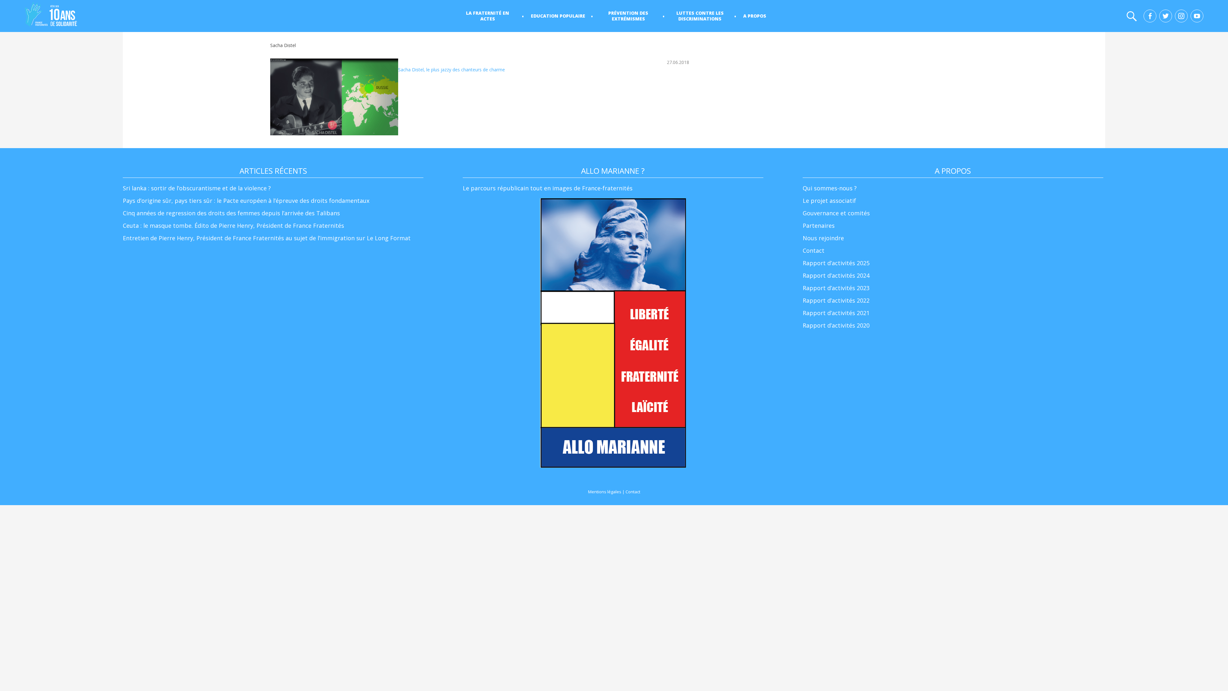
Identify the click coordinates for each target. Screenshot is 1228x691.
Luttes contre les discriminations (700, 16)
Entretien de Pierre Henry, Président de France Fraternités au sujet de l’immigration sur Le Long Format (267, 238)
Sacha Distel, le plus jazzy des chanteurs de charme (451, 70)
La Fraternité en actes (487, 16)
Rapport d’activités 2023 (836, 288)
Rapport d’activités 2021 (836, 313)
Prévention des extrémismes (628, 16)
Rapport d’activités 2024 (836, 275)
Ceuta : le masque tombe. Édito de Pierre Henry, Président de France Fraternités (233, 225)
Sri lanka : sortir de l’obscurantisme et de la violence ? (197, 188)
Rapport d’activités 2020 (836, 325)
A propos (754, 16)
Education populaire (558, 16)
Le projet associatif (829, 200)
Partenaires (819, 225)
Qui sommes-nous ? (830, 188)
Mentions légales (604, 492)
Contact (813, 250)
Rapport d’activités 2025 (836, 263)
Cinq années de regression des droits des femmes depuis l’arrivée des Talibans (231, 213)
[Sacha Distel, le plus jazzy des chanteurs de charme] (334, 97)
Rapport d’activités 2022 (836, 300)
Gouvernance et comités (836, 213)
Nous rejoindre (823, 238)
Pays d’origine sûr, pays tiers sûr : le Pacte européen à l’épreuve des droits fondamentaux (246, 200)
